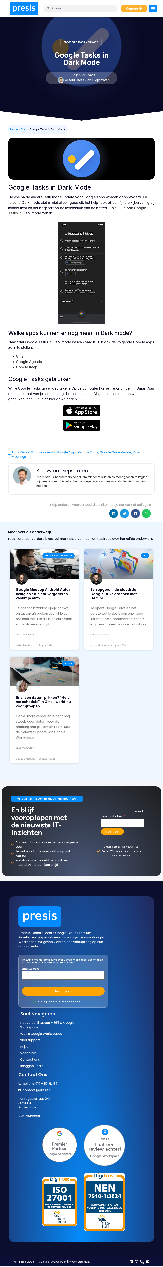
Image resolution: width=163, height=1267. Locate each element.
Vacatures (28, 1053)
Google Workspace (81, 42)
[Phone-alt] (142, 1262)
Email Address (30, 969)
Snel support (30, 1040)
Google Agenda (29, 362)
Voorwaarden (58, 1261)
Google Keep (26, 367)
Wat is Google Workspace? (41, 1034)
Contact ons (30, 1059)
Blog (24, 129)
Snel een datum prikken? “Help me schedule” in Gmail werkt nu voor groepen (43, 701)
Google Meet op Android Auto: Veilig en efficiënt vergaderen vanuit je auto (43, 593)
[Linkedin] (131, 1262)
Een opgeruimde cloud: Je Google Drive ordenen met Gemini (113, 593)
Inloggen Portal (32, 1066)
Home (14, 129)
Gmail (20, 356)
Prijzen (25, 1047)
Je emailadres (113, 815)
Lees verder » (25, 634)
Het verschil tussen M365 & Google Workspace (47, 1025)
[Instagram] (136, 1262)
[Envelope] (147, 1262)
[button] (113, 513)
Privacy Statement (79, 1261)
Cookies (44, 1261)
